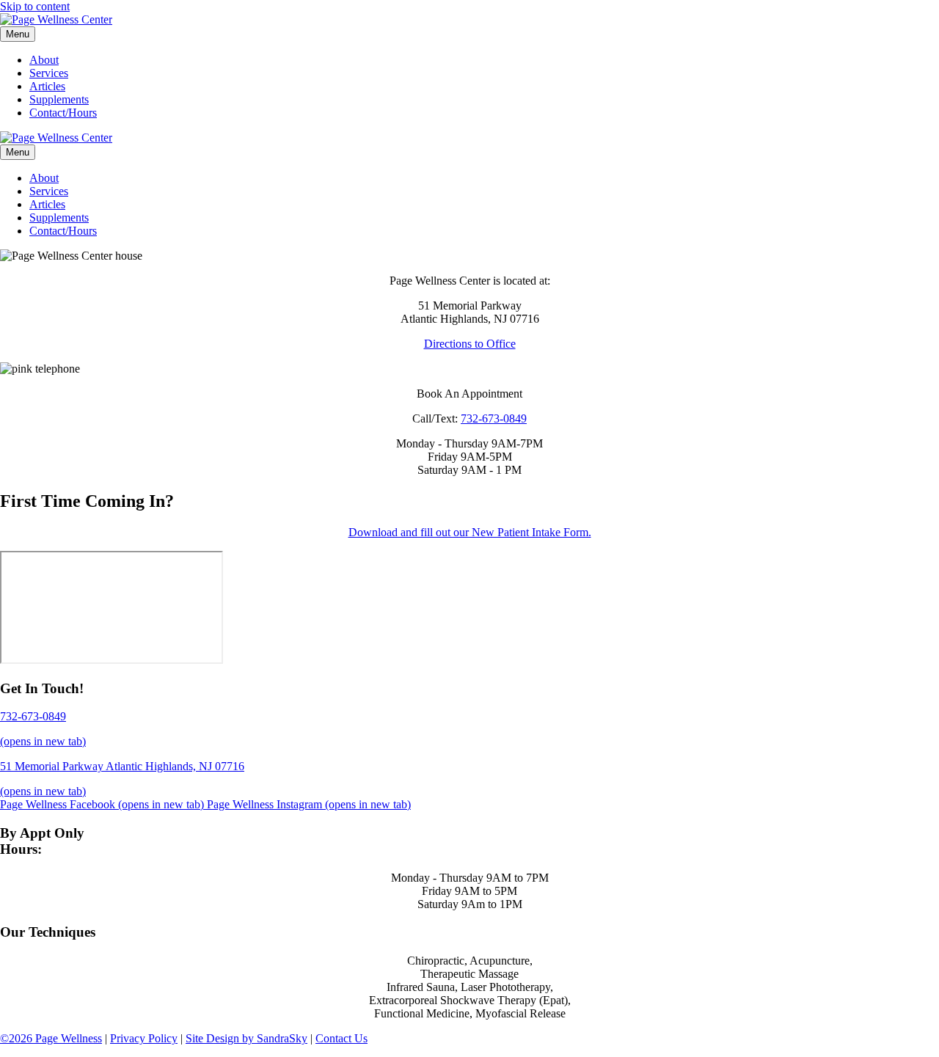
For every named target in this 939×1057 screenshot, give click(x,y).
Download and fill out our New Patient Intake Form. (469, 532)
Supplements (59, 99)
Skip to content (35, 6)
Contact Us (341, 1038)
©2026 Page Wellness (51, 1038)
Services (48, 73)
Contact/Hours (63, 112)
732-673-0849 (494, 418)
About (44, 60)
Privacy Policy (144, 1038)
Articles (47, 86)
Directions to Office (470, 343)
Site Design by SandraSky (246, 1038)
